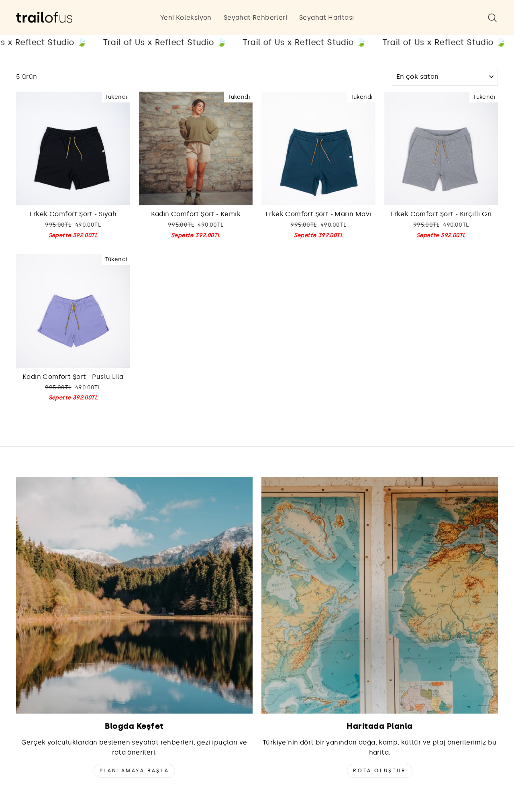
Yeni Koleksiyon (186, 17)
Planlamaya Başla (134, 770)
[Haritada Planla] (379, 595)
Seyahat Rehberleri (255, 17)
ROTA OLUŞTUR (379, 770)
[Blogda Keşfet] (134, 595)
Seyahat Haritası (326, 17)
